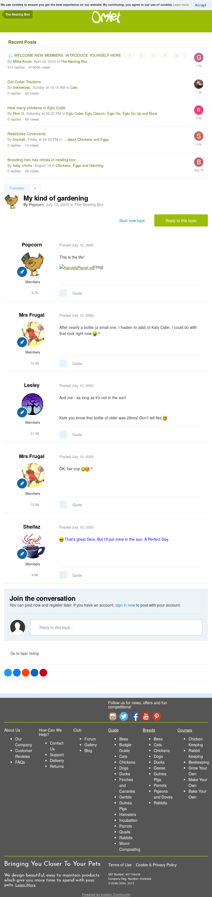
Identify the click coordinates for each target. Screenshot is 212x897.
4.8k (34, 574)
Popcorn (32, 244)
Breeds (149, 730)
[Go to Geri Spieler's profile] (198, 57)
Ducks (124, 773)
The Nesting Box (74, 61)
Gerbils (125, 797)
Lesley (31, 385)
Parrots (125, 826)
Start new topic (132, 220)
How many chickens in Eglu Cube (36, 107)
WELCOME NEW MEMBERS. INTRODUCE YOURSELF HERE (68, 55)
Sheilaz (31, 526)
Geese (159, 768)
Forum (90, 739)
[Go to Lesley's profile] (32, 404)
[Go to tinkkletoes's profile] (198, 84)
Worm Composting (129, 846)
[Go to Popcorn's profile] (11, 201)
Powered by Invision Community (106, 894)
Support (57, 754)
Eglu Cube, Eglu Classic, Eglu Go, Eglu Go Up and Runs (111, 113)
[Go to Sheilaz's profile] (32, 546)
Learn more (181, 4)
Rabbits (125, 837)
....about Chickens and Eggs (86, 139)
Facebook (134, 716)
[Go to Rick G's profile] (198, 110)
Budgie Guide (125, 747)
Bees (123, 739)
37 (177, 55)
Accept (200, 4)
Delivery (57, 760)
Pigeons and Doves (163, 794)
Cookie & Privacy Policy (156, 864)
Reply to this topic (181, 220)
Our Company (23, 741)
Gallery (90, 744)
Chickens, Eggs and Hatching (79, 165)
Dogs (123, 768)
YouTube (145, 716)
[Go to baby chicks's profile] (198, 162)
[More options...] (197, 245)
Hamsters (127, 814)
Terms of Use (120, 864)
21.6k (34, 433)
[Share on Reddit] (26, 673)
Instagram (112, 716)
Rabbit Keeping (196, 753)
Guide (113, 730)
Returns (57, 766)
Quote (77, 293)
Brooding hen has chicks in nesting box (41, 159)
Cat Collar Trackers (24, 81)
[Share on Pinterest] (43, 673)
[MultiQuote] (63, 293)
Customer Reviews (23, 753)
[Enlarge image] (76, 267)
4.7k (34, 292)
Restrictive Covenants (26, 133)
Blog (88, 750)
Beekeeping (199, 762)
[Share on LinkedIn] (34, 673)
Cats (74, 87)
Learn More (25, 885)
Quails (124, 831)
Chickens (127, 762)
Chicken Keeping (196, 741)
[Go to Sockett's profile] (198, 136)
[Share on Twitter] (8, 673)
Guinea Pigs (125, 805)
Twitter (123, 716)
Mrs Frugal (31, 314)
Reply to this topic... (56, 627)
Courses (184, 730)
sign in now (125, 605)
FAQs (20, 762)
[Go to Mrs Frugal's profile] (32, 334)
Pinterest (156, 716)
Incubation (128, 820)
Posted (76, 245)
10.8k (34, 363)
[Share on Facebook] (17, 673)
